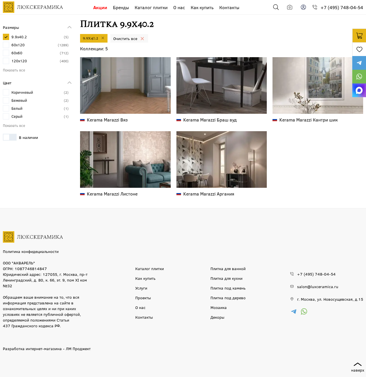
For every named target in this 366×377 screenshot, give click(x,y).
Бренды (121, 7)
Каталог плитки (151, 7)
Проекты (143, 297)
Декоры (217, 317)
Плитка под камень (228, 288)
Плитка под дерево (228, 297)
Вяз (107, 120)
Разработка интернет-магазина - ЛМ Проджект (47, 348)
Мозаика (218, 307)
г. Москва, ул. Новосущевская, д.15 (330, 299)
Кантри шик (308, 120)
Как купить (202, 7)
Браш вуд (210, 120)
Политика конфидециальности (31, 251)
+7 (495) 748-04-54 (342, 7)
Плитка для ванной (228, 268)
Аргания (208, 194)
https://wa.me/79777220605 (359, 76)
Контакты (229, 7)
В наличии (28, 137)
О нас (179, 7)
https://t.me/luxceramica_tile (359, 63)
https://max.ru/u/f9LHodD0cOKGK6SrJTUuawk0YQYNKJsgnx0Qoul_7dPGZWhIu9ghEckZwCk (359, 90)
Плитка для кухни (226, 278)
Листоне (112, 194)
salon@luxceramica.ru (317, 286)
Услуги (141, 288)
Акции (100, 7)
